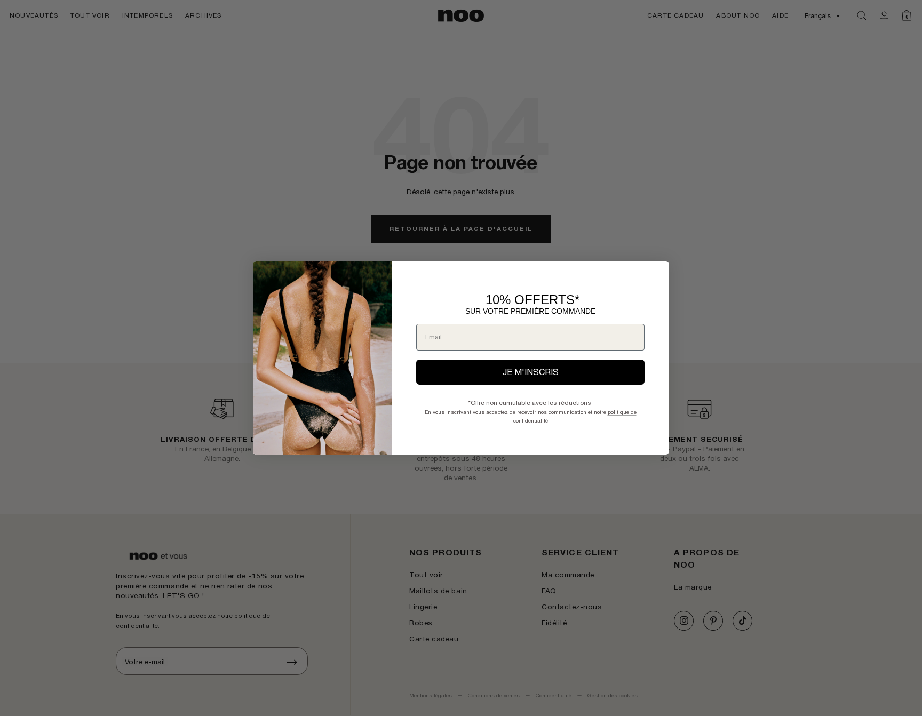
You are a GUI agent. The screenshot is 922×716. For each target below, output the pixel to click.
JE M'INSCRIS (531, 372)
